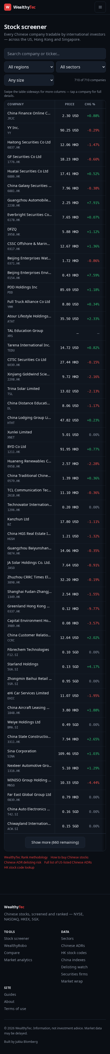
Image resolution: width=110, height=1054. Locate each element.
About (9, 1001)
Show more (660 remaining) (55, 842)
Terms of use (15, 1008)
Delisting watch (74, 966)
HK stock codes (74, 952)
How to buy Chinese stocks (70, 857)
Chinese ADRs (73, 945)
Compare (12, 952)
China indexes (73, 959)
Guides (10, 994)
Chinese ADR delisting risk (22, 862)
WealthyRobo (15, 945)
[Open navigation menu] (100, 7)
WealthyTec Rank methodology (26, 857)
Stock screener (16, 938)
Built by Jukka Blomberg (21, 1042)
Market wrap (72, 981)
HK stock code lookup (19, 868)
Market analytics (18, 959)
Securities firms (74, 974)
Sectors (67, 938)
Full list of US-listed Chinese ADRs (68, 862)
